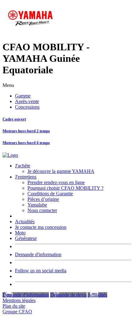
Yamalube (37, 204)
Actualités (25, 221)
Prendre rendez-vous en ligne (56, 182)
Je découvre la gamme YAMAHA (60, 171)
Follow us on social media (40, 270)
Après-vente (27, 101)
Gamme (23, 95)
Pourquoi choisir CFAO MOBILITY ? (65, 188)
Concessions (27, 107)
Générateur (26, 238)
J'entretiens (25, 176)
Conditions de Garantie (50, 193)
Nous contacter (42, 210)
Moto (20, 232)
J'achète (22, 165)
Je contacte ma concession (40, 227)
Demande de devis (68, 294)
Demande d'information (38, 254)
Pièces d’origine (43, 199)
